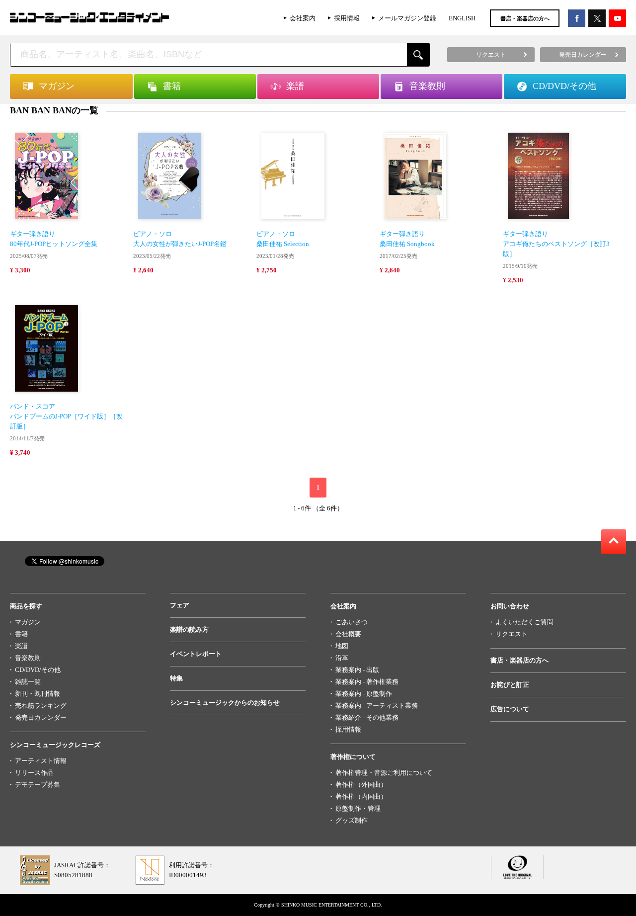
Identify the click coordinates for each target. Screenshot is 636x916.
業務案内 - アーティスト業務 (376, 705)
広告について (509, 709)
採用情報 (347, 18)
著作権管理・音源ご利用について (383, 772)
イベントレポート (196, 654)
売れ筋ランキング (41, 705)
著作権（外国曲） (361, 784)
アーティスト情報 (41, 760)
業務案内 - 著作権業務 (366, 681)
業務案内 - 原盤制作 (363, 693)
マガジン (28, 622)
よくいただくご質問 (524, 622)
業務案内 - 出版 (357, 669)
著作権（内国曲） (361, 796)
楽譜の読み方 (189, 629)
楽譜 (21, 646)
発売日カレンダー (41, 717)
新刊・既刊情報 (37, 693)
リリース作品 (34, 772)
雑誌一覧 (28, 681)
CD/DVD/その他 (38, 669)
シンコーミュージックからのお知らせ (225, 702)
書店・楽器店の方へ (525, 18)
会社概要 (348, 634)
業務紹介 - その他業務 (366, 717)
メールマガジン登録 (407, 18)
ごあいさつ (351, 622)
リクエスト (511, 634)
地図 (341, 646)
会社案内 (303, 18)
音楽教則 (28, 658)
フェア (179, 605)
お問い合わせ (509, 606)
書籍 (21, 634)
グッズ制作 (351, 820)
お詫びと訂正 (509, 684)
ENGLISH (462, 18)
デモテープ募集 (37, 784)
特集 (176, 678)
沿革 (341, 658)
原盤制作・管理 (358, 808)
